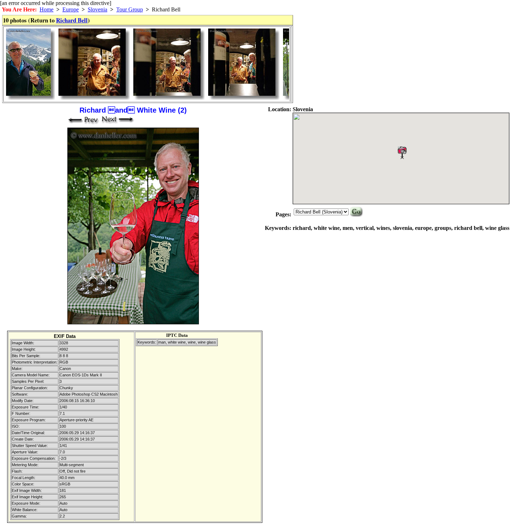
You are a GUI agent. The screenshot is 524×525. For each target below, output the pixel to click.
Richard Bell (72, 20)
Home (46, 9)
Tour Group (129, 9)
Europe (70, 9)
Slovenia (97, 9)
